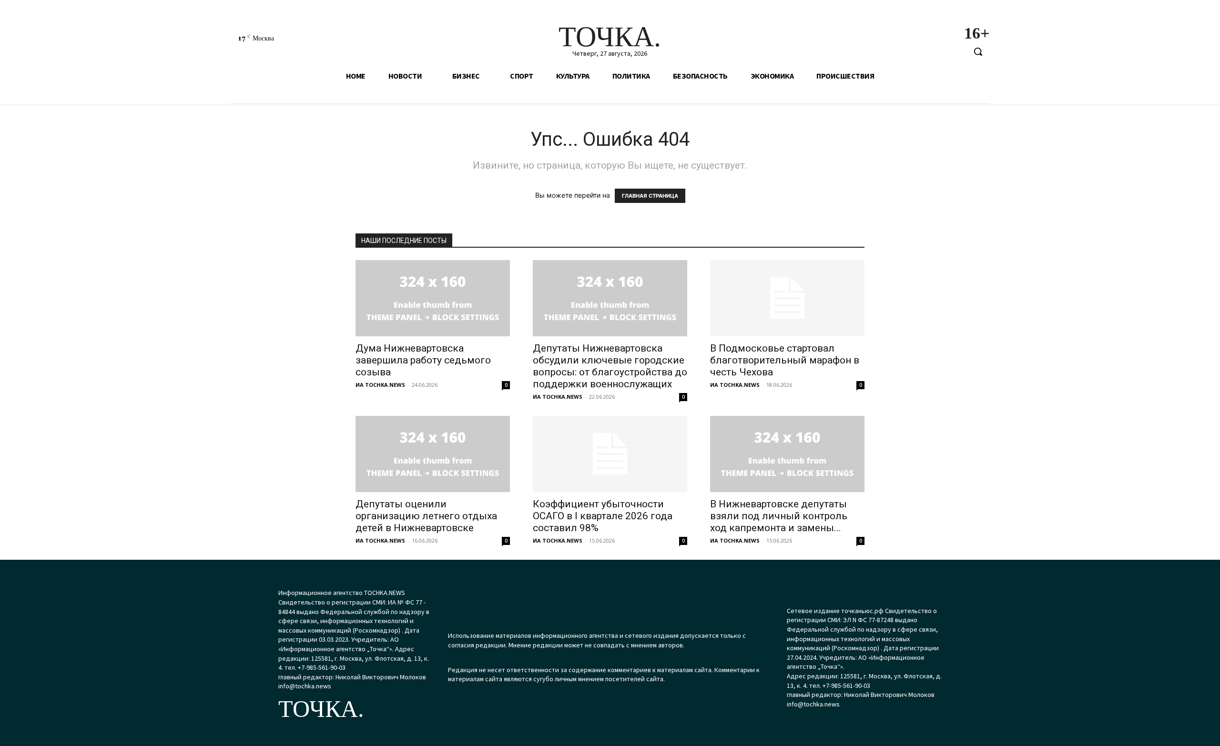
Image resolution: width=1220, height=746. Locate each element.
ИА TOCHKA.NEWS (380, 384)
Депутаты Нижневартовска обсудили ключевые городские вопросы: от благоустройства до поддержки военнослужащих (610, 366)
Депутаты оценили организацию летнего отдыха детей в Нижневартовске (426, 516)
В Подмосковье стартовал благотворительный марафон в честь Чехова (784, 360)
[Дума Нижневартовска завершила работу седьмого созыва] (433, 298)
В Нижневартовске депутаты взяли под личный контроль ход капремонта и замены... (778, 516)
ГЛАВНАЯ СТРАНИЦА (650, 195)
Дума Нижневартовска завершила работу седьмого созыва (423, 360)
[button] (977, 51)
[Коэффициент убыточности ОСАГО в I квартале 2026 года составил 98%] (610, 454)
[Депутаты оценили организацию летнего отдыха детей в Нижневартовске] (433, 454)
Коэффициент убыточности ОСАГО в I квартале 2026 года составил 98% (602, 516)
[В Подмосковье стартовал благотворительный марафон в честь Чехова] (787, 298)
